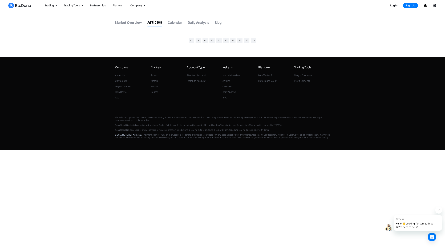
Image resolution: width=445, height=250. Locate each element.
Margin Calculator (303, 75)
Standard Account (196, 75)
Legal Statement (123, 86)
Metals (154, 81)
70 (212, 40)
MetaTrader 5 (265, 75)
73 (233, 40)
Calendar (227, 86)
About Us (120, 75)
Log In (394, 5)
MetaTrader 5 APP (267, 81)
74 (240, 40)
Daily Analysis (229, 92)
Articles (226, 81)
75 (247, 40)
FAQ (117, 97)
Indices (154, 92)
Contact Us (121, 81)
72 (226, 40)
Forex (154, 75)
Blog (224, 97)
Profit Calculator (302, 81)
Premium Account (196, 81)
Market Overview (231, 75)
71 (219, 40)
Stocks (154, 86)
